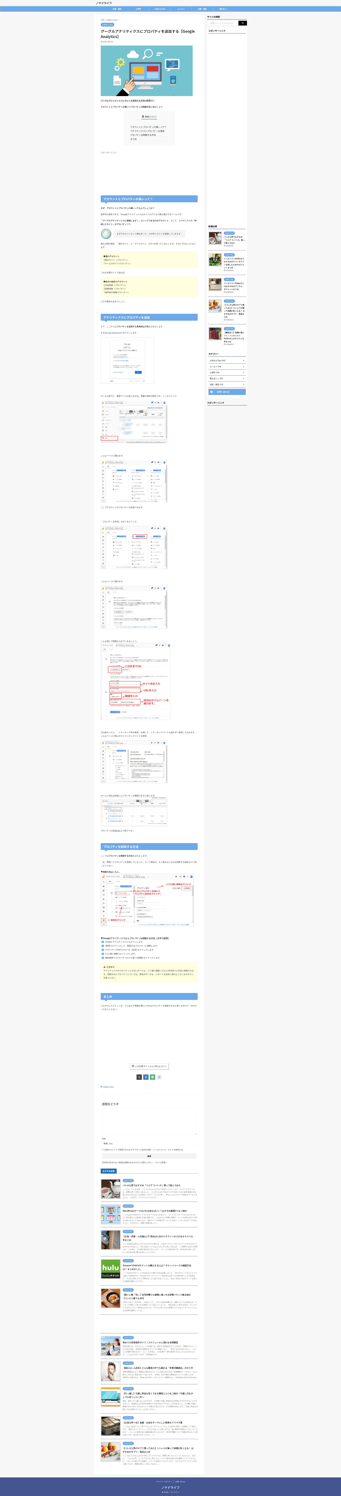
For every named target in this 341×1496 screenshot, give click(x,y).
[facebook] (146, 1077)
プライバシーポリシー (164, 1482)
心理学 (138, 9)
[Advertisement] (123, 173)
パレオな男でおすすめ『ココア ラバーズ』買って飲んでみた (152, 1185)
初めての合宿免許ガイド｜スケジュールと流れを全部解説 (150, 1342)
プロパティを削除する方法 (144, 135)
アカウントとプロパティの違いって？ (149, 127)
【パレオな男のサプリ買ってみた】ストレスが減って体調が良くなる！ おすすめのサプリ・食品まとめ (234, 311)
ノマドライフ (104, 3)
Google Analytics (113, 332)
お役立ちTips (160, 9)
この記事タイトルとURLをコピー (151, 1066)
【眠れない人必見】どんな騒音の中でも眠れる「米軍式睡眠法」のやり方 (158, 1368)
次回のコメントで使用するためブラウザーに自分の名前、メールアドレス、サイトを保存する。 (144, 1149)
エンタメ (181, 9)
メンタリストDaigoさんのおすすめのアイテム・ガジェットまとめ (234, 286)
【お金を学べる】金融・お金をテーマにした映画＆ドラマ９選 (152, 1422)
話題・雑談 (117, 9)
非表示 (153, 116)
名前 (104, 1138)
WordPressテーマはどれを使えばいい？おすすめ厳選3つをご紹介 (155, 1210)
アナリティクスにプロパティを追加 (148, 131)
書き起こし (224, 9)
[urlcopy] (159, 1077)
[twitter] (139, 1077)
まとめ (134, 139)
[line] (152, 1077)
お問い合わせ (180, 1482)
